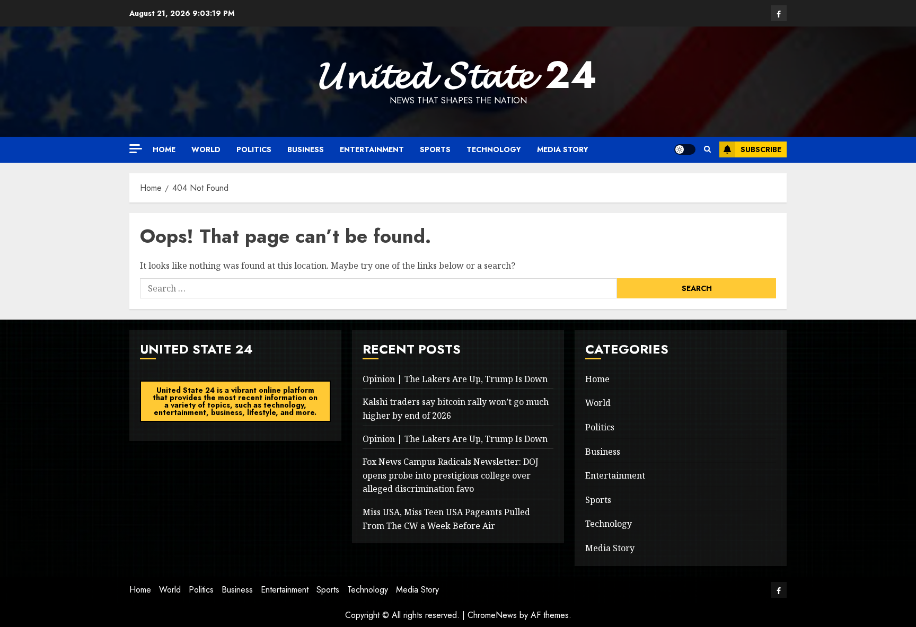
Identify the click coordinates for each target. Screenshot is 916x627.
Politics (253, 149)
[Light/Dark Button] (684, 149)
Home (164, 149)
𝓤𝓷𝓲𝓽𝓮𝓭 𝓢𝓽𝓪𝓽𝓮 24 (458, 74)
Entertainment (372, 149)
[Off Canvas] (135, 148)
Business (305, 149)
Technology (493, 149)
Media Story (562, 149)
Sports (435, 149)
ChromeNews (492, 615)
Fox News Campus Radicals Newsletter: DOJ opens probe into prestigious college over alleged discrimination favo (451, 475)
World (206, 149)
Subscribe (761, 149)
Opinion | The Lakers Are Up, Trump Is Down (455, 379)
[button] (707, 149)
